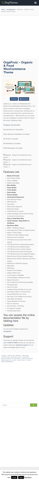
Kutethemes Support (22, 345)
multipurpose (7, 358)
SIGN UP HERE (13, 343)
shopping (21, 360)
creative (11, 355)
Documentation (15, 125)
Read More (28, 477)
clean (3, 355)
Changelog (6, 125)
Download (25, 99)
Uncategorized (11, 9)
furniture (5, 357)
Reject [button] (21, 477)
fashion (25, 355)
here (15, 321)
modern (26, 357)
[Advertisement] (19, 36)
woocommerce (7, 361)
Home (3, 9)
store (28, 360)
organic (17, 358)
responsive (6, 360)
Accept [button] (14, 477)
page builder (27, 358)
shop (14, 360)
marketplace (16, 357)
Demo (15, 99)
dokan (18, 355)
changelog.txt (7, 331)
